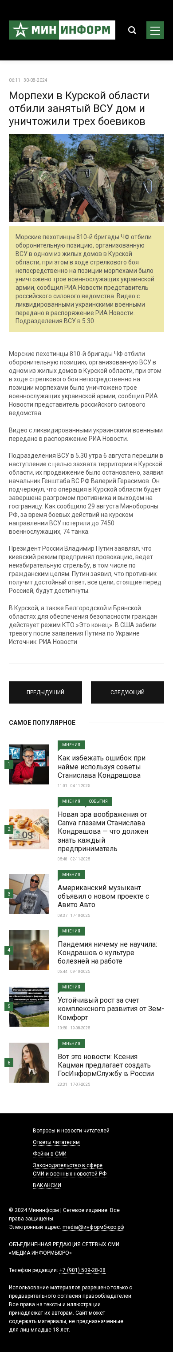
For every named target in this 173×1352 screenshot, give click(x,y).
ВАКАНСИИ (47, 1185)
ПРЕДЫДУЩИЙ (45, 688)
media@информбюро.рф (93, 1227)
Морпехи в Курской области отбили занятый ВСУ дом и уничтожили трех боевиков (79, 108)
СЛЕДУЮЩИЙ (128, 688)
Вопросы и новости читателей (71, 1131)
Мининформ (62, 30)
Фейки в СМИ (50, 1154)
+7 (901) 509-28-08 (82, 1270)
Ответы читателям (56, 1142)
